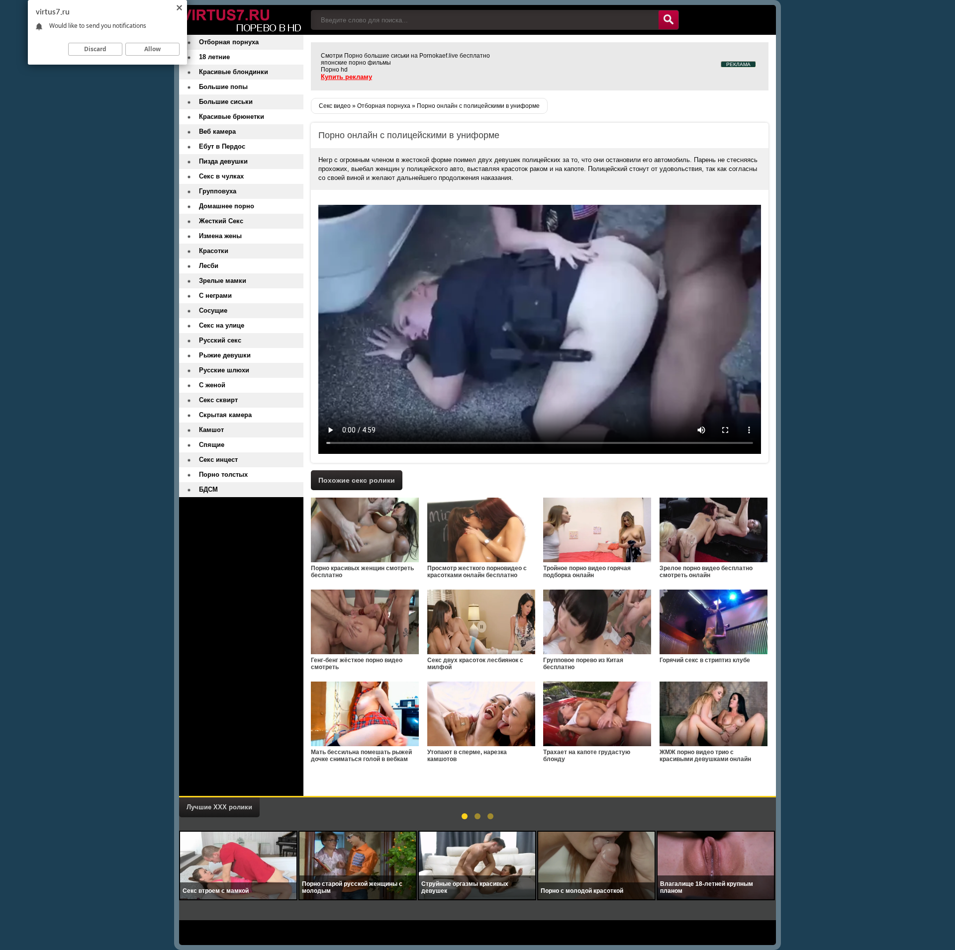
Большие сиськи (226, 101)
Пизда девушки (223, 161)
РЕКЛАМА (738, 64)
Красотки (213, 251)
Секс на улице (221, 325)
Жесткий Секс (221, 221)
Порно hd (334, 69)
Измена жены (220, 236)
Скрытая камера (225, 415)
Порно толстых (223, 474)
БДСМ (208, 489)
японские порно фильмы (356, 62)
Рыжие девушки (225, 355)
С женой (212, 385)
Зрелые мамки (222, 280)
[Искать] (668, 20)
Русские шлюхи (224, 370)
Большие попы (223, 86)
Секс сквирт (218, 400)
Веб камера (217, 131)
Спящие (211, 444)
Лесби (208, 265)
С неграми (215, 295)
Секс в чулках (221, 176)
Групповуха (217, 191)
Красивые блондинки (233, 72)
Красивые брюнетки (231, 116)
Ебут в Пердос (222, 146)
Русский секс (220, 340)
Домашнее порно (226, 206)
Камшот (211, 429)
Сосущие (213, 310)
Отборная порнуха (229, 42)
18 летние (214, 57)
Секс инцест (218, 459)
